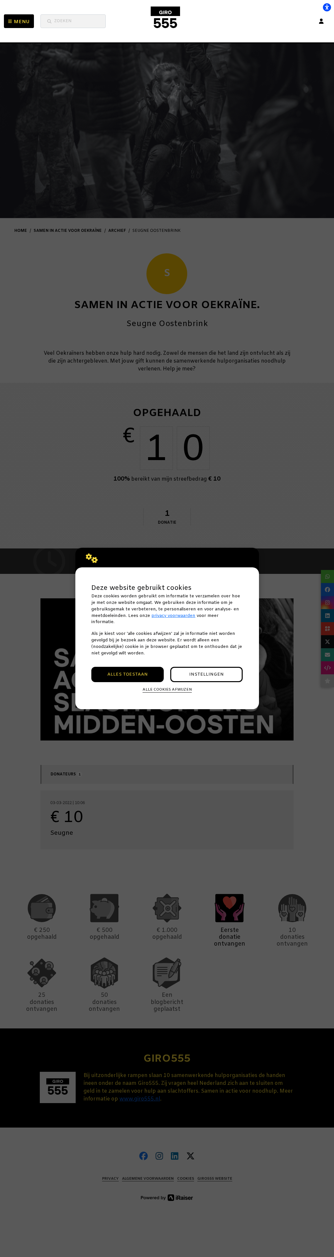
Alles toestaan (127, 674)
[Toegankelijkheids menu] (327, 7)
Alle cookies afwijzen (167, 689)
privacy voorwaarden (173, 616)
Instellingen (206, 674)
